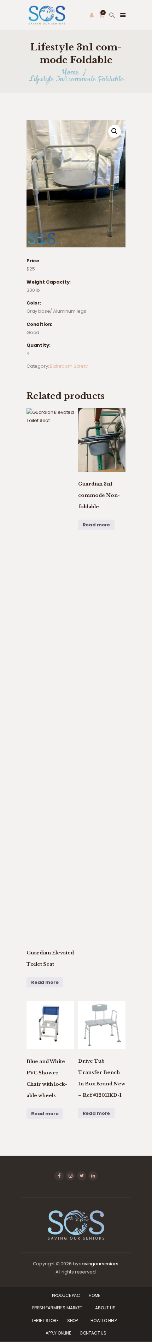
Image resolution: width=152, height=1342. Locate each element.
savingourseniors (98, 1263)
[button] (114, 131)
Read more (44, 982)
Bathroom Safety (68, 366)
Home (70, 72)
